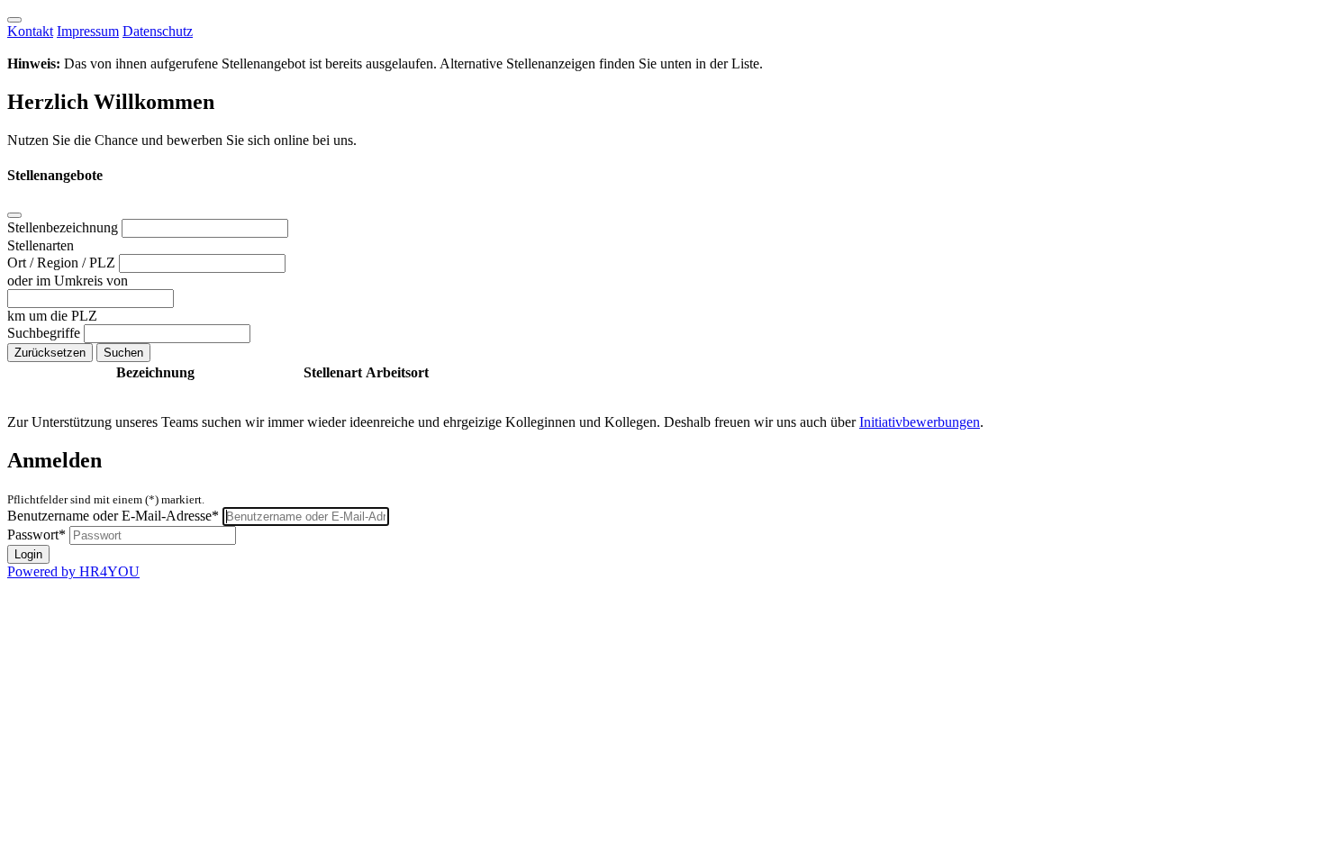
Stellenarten (40, 245)
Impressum (88, 31)
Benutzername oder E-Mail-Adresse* (113, 515)
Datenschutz (157, 31)
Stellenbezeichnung (64, 227)
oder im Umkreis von (67, 280)
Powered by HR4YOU (73, 571)
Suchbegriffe (45, 332)
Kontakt (30, 31)
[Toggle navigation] (14, 20)
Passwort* (36, 534)
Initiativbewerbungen (919, 422)
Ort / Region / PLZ (63, 262)
